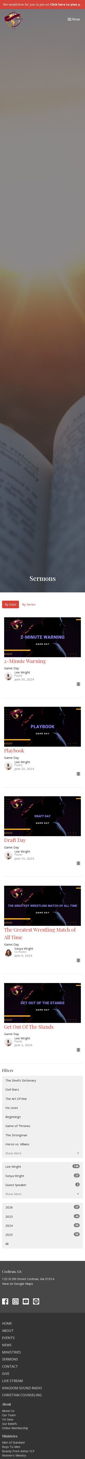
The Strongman (16, 1135)
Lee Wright (41, 1166)
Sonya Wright (41, 1175)
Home (7, 1323)
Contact (10, 1366)
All (6, 1244)
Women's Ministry (14, 1455)
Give (5, 1373)
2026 (41, 1207)
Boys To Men (11, 1447)
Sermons (10, 1359)
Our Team (9, 1415)
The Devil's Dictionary (20, 1080)
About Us (8, 1411)
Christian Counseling (22, 1395)
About (8, 1330)
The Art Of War (16, 1099)
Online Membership (15, 1428)
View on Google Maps (17, 1283)
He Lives (11, 1108)
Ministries (11, 1352)
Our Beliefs (9, 1424)
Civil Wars (12, 1089)
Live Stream (12, 1381)
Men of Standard (13, 1442)
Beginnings (13, 1117)
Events (8, 1338)
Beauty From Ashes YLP (18, 1451)
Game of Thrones (17, 1126)
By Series (28, 604)
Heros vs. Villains (17, 1144)
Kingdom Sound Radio (22, 1388)
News (7, 1345)
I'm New (7, 1419)
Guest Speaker (41, 1185)
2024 (41, 1225)
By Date (10, 604)
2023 (41, 1234)
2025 (41, 1216)
